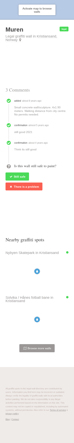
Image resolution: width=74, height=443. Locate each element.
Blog (8, 419)
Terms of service (58, 410)
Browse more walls (39, 348)
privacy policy (12, 413)
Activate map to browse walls (37, 10)
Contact (15, 419)
